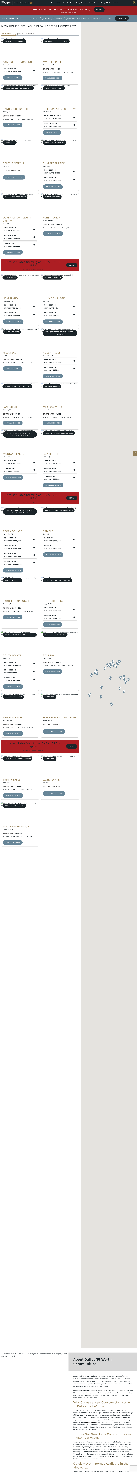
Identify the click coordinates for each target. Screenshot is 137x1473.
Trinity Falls (11, 779)
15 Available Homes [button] (52, 376)
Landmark (10, 407)
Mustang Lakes (13, 454)
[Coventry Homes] (17, 3)
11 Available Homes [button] (13, 423)
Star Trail (50, 655)
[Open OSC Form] (135, 453)
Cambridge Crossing (17, 62)
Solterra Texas (53, 601)
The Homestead (13, 717)
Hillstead (9, 352)
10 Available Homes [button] (52, 234)
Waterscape (51, 779)
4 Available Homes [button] (13, 617)
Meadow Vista (52, 407)
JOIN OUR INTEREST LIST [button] (14, 177)
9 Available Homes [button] (52, 423)
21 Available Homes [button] (13, 687)
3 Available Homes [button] (13, 369)
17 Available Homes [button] (52, 187)
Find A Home (55, 3)
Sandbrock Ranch (15, 109)
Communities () (9, 34)
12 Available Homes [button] (13, 733)
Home (4, 18)
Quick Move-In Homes (25, 34)
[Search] (134, 2)
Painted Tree (51, 454)
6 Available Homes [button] (13, 78)
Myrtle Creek (52, 62)
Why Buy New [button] (68, 3)
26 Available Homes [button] (53, 485)
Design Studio (81, 3)
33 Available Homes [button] (13, 570)
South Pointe (12, 655)
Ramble (48, 531)
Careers (115, 3)
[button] (110, 664)
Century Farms (13, 163)
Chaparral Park (54, 163)
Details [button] (99, 10)
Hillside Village (54, 298)
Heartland (10, 298)
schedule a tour (116, 1456)
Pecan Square (12, 531)
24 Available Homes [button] (13, 477)
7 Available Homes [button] (52, 78)
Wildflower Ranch (16, 826)
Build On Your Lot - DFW (59, 109)
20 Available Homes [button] (13, 322)
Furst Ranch (51, 217)
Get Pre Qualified (104, 3)
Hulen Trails (52, 352)
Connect (92, 3)
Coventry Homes (91, 1422)
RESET (109, 18)
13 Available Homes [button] (52, 322)
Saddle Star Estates (17, 601)
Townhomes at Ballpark (60, 717)
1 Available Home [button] (51, 132)
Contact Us (122, 18)
